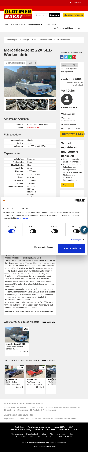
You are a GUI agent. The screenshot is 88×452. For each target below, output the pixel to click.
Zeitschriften (21, 437)
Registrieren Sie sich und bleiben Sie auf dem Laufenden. (40, 419)
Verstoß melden (69, 125)
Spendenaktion (36, 437)
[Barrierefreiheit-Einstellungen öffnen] (84, 230)
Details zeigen (75, 240)
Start (6, 24)
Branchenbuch (34, 24)
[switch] (33, 231)
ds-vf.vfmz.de (22, 218)
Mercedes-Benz (33, 127)
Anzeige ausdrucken (71, 129)
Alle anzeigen (48, 322)
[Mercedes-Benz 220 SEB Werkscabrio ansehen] (17, 334)
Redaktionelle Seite (54, 437)
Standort (32, 63)
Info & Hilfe (50, 24)
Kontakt (51, 429)
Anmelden (76, 3)
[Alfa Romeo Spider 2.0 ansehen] (56, 371)
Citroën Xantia (11, 379)
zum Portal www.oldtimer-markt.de (66, 28)
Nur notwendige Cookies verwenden (43, 248)
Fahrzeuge (24, 40)
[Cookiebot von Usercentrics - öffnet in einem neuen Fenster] (75, 200)
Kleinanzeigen (17, 24)
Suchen (55, 15)
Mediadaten (64, 429)
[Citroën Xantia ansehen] (14, 371)
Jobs (76, 429)
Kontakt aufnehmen (72, 134)
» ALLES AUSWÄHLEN (71, 248)
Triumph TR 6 (32, 379)
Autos (34, 40)
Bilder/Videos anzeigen (15, 63)
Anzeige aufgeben (74, 15)
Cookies (68, 437)
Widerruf (39, 429)
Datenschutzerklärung (20, 429)
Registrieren (67, 185)
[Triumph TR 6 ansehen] (35, 371)
